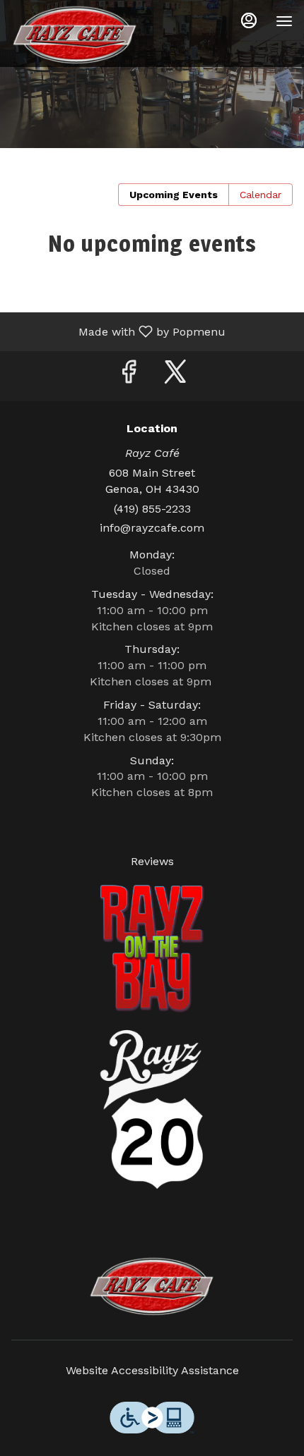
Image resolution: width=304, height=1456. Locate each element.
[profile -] (248, 20)
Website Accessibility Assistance (152, 1370)
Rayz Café (152, 1287)
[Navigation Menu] (284, 21)
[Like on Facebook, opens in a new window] (128, 376)
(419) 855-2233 (152, 508)
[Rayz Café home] (75, 35)
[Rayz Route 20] (152, 1108)
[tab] (173, 194)
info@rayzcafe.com (152, 527)
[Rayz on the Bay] (152, 948)
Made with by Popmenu (118, 331)
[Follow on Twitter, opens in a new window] (175, 376)
